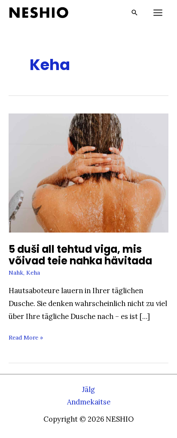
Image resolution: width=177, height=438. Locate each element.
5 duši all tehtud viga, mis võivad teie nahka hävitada (80, 255)
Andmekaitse (88, 401)
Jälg (88, 389)
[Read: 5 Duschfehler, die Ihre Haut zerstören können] (88, 171)
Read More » (26, 338)
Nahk (16, 272)
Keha (33, 272)
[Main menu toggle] (157, 13)
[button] (134, 12)
